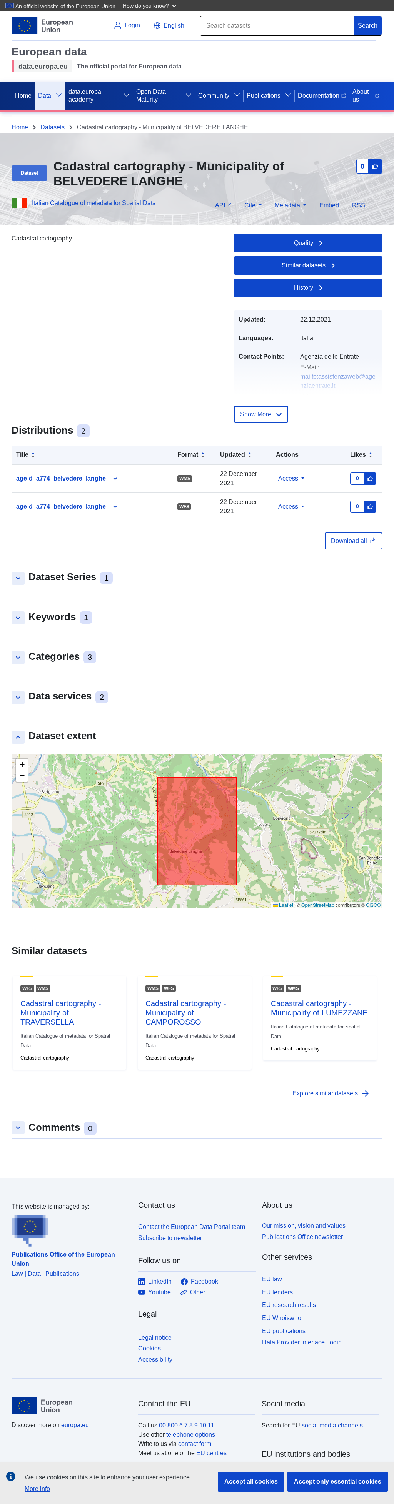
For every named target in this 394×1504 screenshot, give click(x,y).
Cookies (149, 1348)
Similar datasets (304, 265)
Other (197, 1292)
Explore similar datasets (331, 1093)
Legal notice (155, 1337)
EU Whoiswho (281, 1318)
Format (187, 454)
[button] (150, 5)
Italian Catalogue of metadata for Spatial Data (94, 203)
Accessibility (155, 1359)
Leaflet (285, 904)
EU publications (284, 1331)
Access (288, 478)
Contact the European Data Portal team (191, 1227)
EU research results (289, 1305)
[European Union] (70, 1405)
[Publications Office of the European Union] (70, 1229)
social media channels (332, 1425)
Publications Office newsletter (302, 1237)
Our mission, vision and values (304, 1225)
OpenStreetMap (317, 904)
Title (22, 454)
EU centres (211, 1453)
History (303, 287)
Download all (349, 541)
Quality (303, 243)
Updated (232, 454)
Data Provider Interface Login (302, 1342)
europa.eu (75, 1425)
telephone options (190, 1434)
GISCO (373, 904)
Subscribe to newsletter (170, 1238)
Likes (358, 454)
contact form (194, 1444)
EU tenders (277, 1292)
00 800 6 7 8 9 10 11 (186, 1425)
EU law (272, 1279)
